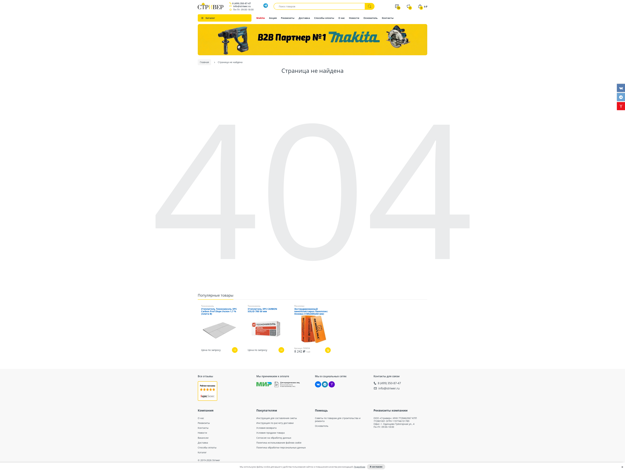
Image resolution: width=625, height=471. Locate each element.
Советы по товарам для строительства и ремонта (338, 420)
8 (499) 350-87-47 (241, 3)
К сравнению (307, 359)
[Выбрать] (235, 350)
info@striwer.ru (242, 6)
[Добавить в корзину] (328, 350)
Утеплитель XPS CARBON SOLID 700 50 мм (262, 310)
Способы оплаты (324, 18)
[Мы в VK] (318, 384)
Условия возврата (266, 427)
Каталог (202, 452)
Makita (260, 18)
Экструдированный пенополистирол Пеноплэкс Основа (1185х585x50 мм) (311, 311)
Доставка (304, 18)
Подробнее (359, 466)
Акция (273, 18)
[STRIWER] (210, 8)
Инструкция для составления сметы (276, 418)
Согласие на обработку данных (273, 437)
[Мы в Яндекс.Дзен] (332, 384)
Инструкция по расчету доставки (275, 423)
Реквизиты (287, 18)
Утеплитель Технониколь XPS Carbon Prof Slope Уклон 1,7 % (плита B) (219, 311)
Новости (354, 18)
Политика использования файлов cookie (278, 442)
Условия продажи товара (270, 432)
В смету (323, 359)
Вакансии (203, 437)
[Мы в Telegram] (325, 384)
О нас (341, 18)
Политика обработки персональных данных (281, 447)
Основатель (370, 18)
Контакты (388, 18)
